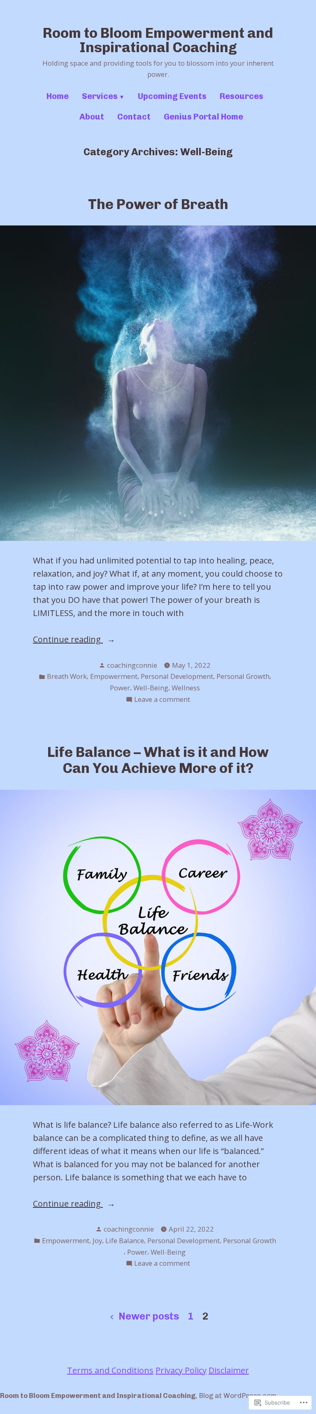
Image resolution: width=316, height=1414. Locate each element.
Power (120, 687)
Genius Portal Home (203, 117)
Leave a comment (162, 699)
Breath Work (67, 676)
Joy (97, 1240)
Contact (134, 117)
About (91, 117)
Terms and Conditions (110, 1370)
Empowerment (113, 676)
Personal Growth (243, 676)
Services (100, 96)
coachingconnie (132, 665)
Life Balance (124, 1240)
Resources (241, 96)
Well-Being (150, 687)
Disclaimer (229, 1370)
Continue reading (68, 639)
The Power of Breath (158, 204)
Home (57, 96)
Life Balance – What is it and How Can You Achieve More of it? (158, 760)
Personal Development (177, 676)
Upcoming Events (172, 96)
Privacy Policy (181, 1370)
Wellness (186, 687)
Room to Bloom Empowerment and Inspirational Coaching (158, 40)
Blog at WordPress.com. (238, 1395)
